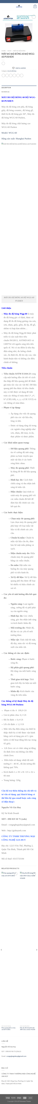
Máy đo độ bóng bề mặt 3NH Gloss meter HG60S (27, 1028)
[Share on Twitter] (10, 75)
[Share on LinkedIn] (21, 75)
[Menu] (3, 6)
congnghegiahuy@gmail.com (16, 1056)
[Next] (37, 953)
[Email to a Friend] (14, 75)
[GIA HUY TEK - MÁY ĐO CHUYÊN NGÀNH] (19, 6)
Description (6, 87)
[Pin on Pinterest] (18, 75)
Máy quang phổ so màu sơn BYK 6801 (9, 1028)
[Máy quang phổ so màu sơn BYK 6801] (10, 948)
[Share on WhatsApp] (3, 75)
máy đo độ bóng (19, 51)
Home (4, 51)
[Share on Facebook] (7, 75)
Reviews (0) (5, 92)
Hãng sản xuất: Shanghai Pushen (16, 138)
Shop (9, 51)
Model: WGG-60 (9, 132)
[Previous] (1, 953)
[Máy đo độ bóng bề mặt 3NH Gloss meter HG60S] (28, 948)
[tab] (19, 88)
